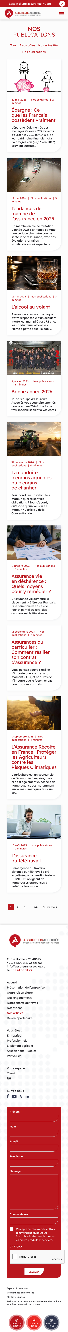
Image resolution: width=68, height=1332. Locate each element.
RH (9, 1078)
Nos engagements (19, 997)
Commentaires (19, 1214)
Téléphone (17, 1156)
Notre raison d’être (20, 992)
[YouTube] (14, 1096)
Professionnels (17, 1040)
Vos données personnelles (20, 1292)
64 (36, 907)
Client (11, 1073)
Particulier (14, 1056)
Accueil (12, 982)
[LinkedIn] (27, 1096)
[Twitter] (21, 1096)
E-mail (15, 1141)
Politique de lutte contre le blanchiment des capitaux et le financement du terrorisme (34, 1303)
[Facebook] (8, 1096)
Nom (14, 1126)
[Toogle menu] (61, 13)
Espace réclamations (17, 1288)
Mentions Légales (16, 1297)
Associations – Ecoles (21, 1051)
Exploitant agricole (20, 1045)
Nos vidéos (14, 1008)
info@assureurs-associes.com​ (27, 966)
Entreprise (14, 1035)
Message (16, 1171)
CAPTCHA (16, 1246)
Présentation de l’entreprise (26, 987)
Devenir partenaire (19, 1018)
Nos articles (15, 1013)
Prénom (16, 1111)
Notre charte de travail (22, 1003)
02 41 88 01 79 (22, 970)
